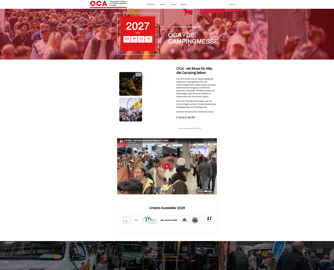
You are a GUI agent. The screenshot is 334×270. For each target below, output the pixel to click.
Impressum (152, 254)
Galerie (162, 4)
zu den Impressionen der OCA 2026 (189, 128)
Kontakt (173, 4)
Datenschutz (168, 254)
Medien (183, 4)
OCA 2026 (150, 4)
